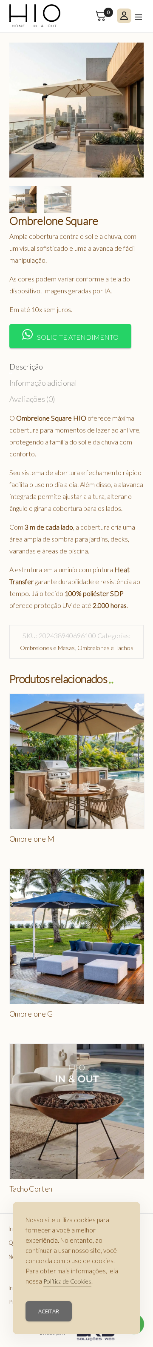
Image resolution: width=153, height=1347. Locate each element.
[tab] (26, 365)
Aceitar (48, 1311)
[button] (70, 336)
